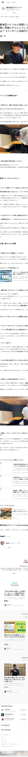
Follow (14, 12)
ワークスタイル (15, 529)
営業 (2, 529)
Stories (17, 16)
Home (2, 16)
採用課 (4, 35)
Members (12, 16)
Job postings (23, 16)
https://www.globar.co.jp (10, 9)
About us (7, 16)
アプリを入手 (23, 710)
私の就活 (7, 529)
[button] (14, 706)
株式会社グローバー (14, 7)
